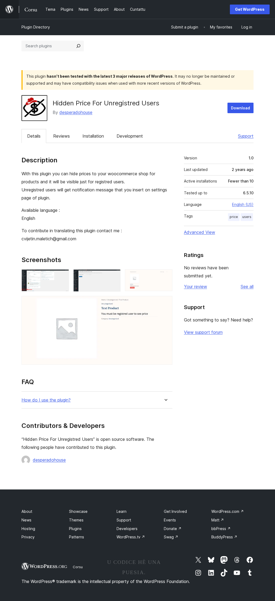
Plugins (75, 528)
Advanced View (199, 232)
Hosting (28, 528)
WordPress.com (227, 511)
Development (130, 136)
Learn (121, 511)
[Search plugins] (78, 46)
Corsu (78, 567)
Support (246, 136)
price (234, 217)
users (246, 217)
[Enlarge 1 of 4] (61, 276)
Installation (93, 136)
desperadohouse (75, 112)
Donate (173, 528)
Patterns (76, 537)
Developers (127, 528)
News (26, 520)
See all (247, 286)
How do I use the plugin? (46, 400)
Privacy (28, 537)
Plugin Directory (35, 27)
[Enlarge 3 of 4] (165, 276)
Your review (195, 286)
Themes (76, 520)
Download (240, 108)
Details (34, 136)
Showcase (78, 511)
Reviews (61, 136)
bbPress (221, 528)
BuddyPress (224, 537)
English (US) (243, 204)
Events (170, 520)
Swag (171, 537)
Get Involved (175, 511)
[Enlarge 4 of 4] (165, 303)
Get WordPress (250, 9)
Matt (217, 520)
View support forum (203, 332)
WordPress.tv (131, 537)
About (26, 511)
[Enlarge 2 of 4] (113, 276)
